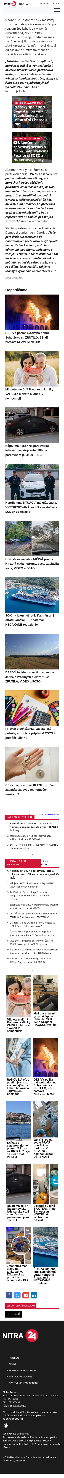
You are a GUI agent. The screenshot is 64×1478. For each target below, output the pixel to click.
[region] (27, 4)
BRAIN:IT (20, 1460)
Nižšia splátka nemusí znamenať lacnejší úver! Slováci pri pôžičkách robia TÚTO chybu (34, 951)
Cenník (12, 1364)
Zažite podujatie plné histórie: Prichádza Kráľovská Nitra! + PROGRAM (31, 837)
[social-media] (5, 1426)
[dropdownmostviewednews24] (32, 970)
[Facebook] (9, 1295)
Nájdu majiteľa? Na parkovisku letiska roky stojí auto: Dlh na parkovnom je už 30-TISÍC (34, 874)
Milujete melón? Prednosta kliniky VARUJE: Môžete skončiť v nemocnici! (32, 885)
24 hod (44, 864)
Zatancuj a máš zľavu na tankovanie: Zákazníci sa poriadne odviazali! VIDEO (34, 906)
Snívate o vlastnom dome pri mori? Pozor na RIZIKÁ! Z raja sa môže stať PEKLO (33, 960)
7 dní (43, 861)
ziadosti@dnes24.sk (13, 1418)
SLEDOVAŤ (13, 1314)
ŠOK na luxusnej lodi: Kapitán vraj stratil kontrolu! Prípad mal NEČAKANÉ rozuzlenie (32, 933)
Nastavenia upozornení (23, 1383)
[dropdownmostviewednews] (32, 854)
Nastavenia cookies (20, 1376)
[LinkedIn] (34, 1295)
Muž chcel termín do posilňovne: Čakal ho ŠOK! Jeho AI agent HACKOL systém (32, 942)
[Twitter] (17, 1295)
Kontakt (13, 1357)
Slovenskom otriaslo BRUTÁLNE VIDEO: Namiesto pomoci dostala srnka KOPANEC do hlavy (34, 827)
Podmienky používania (22, 1370)
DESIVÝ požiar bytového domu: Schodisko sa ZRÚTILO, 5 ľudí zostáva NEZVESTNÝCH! (33, 915)
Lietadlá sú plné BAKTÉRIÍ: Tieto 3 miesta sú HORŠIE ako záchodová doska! (32, 924)
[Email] (26, 1295)
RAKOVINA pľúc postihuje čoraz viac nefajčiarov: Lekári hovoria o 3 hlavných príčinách (30, 896)
